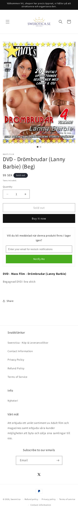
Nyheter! (13, 400)
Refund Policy (16, 368)
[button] (7, 22)
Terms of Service (17, 377)
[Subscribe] (58, 460)
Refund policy (31, 499)
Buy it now (39, 218)
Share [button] (10, 301)
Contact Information (20, 351)
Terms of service (67, 499)
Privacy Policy (16, 359)
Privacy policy (49, 499)
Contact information (40, 505)
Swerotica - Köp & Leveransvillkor (28, 342)
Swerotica (16, 499)
